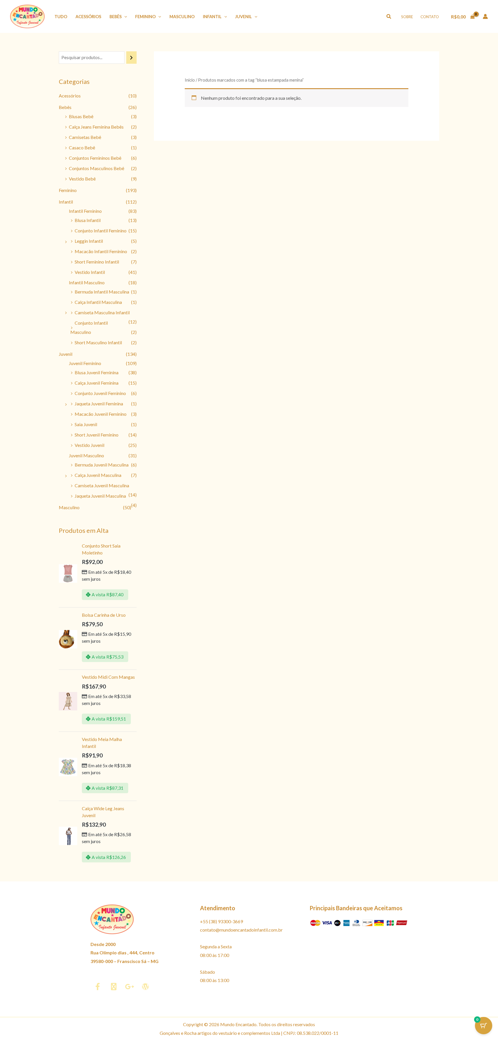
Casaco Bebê (82, 147)
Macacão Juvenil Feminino (101, 414)
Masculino (182, 16)
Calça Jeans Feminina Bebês (96, 126)
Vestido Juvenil (89, 445)
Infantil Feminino (85, 211)
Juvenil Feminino (85, 363)
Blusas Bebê (81, 116)
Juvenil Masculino (86, 455)
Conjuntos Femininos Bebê (95, 158)
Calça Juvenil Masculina (98, 475)
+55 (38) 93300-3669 (221, 921)
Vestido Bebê (82, 178)
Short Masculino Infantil (98, 342)
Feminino (145, 16)
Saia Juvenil (86, 424)
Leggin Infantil (89, 241)
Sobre (407, 16)
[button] (124, 16)
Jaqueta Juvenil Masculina (100, 496)
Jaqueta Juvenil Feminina (99, 403)
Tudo (60, 16)
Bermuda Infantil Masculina (102, 291)
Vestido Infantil (90, 272)
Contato (429, 16)
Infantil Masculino (87, 282)
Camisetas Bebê (85, 137)
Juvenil (243, 16)
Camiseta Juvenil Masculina (102, 485)
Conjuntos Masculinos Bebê (96, 168)
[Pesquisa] (131, 57)
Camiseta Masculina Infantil (102, 312)
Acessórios (88, 16)
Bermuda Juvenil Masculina (102, 464)
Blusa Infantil (88, 220)
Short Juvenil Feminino (96, 434)
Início (190, 79)
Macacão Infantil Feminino (101, 251)
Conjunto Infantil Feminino (101, 230)
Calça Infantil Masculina (98, 302)
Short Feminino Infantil (97, 261)
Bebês (116, 16)
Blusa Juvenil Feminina (96, 372)
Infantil (212, 16)
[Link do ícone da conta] (485, 16)
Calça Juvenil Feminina (96, 382)
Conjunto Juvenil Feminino (100, 393)
